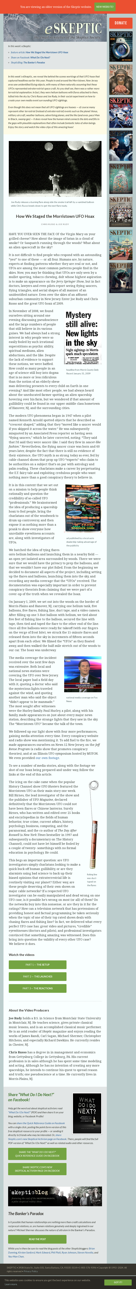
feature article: (39, 52)
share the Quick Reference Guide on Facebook (41, 1123)
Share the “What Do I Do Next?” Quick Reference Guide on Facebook (37, 1154)
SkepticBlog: (28, 62)
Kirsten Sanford (26, 1252)
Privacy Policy (31, 1271)
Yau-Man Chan (16, 1256)
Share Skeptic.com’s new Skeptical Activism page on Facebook (37, 1169)
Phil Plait (56, 1252)
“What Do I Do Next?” (19, 1112)
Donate (121, 23)
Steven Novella (85, 1252)
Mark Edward (43, 1252)
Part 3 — (38, 988)
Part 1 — (38, 964)
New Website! (105, 6)
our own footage (47, 758)
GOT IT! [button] (118, 1282)
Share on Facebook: (30, 57)
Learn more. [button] (11, 1284)
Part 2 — (37, 976)
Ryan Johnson (69, 1252)
